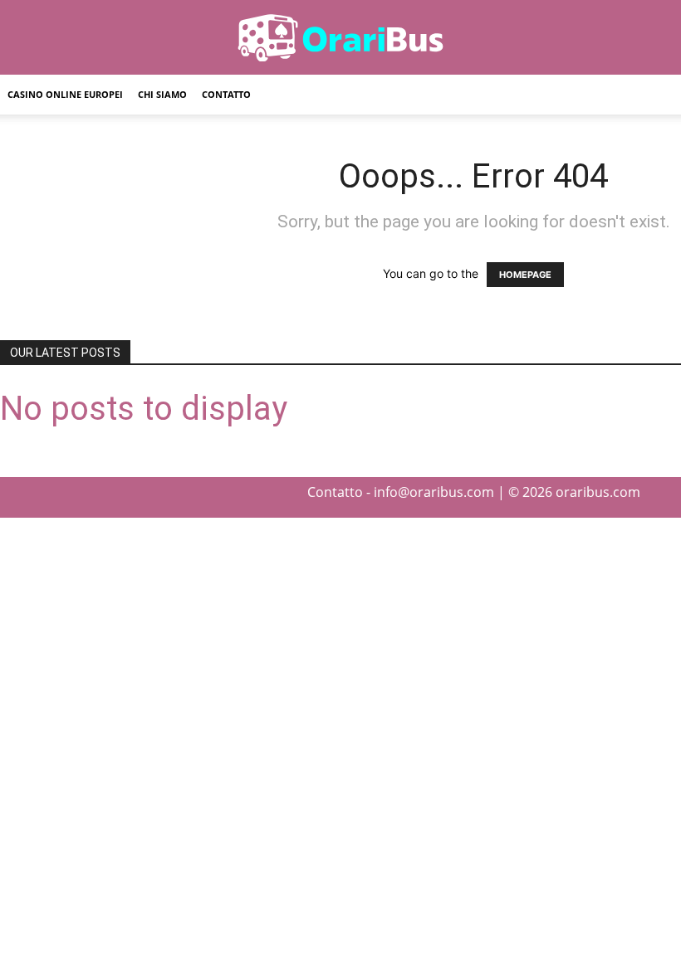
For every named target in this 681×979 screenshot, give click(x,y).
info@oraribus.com (434, 492)
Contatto (226, 94)
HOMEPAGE (525, 274)
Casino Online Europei (65, 94)
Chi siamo (162, 94)
